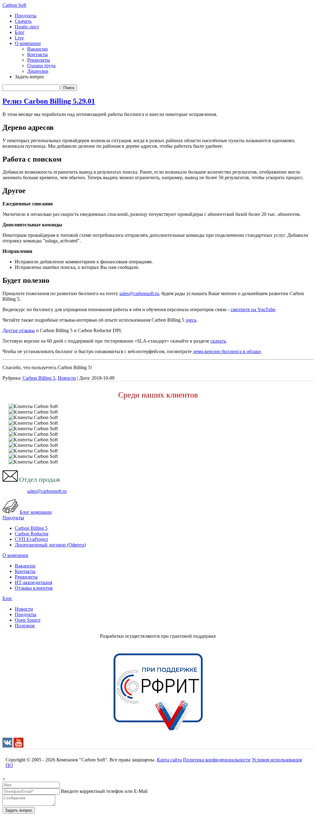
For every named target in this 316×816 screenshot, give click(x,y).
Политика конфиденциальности (217, 759)
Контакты (37, 54)
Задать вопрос (18, 810)
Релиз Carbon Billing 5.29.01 (48, 101)
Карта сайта (169, 759)
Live (19, 37)
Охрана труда (41, 65)
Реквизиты (38, 60)
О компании (28, 43)
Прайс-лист (27, 26)
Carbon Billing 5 (39, 378)
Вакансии (37, 49)
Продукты (25, 15)
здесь (190, 320)
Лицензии (37, 71)
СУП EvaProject (31, 539)
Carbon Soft (14, 5)
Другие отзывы (18, 330)
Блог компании (36, 512)
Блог (20, 32)
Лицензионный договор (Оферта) (50, 544)
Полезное (25, 625)
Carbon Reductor (31, 533)
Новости (67, 378)
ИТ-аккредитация (33, 582)
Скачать (23, 21)
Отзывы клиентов (34, 588)
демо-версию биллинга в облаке (227, 351)
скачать (218, 341)
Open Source (27, 620)
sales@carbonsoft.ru (139, 293)
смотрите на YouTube (253, 309)
